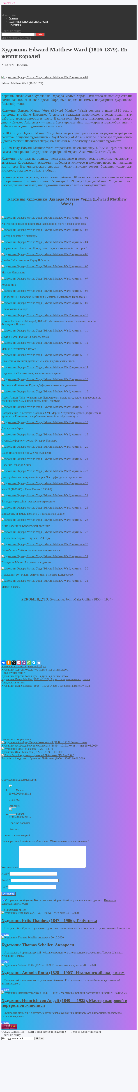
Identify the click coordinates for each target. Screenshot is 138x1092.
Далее (5, 934)
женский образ (36, 666)
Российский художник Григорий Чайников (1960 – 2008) (36, 758)
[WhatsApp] (29, 663)
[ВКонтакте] (3, 663)
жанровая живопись (13, 666)
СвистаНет (8, 2)
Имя (5, 873)
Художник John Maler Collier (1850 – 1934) (81, 599)
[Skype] (34, 663)
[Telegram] (39, 663)
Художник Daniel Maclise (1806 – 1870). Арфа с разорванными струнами (45, 679)
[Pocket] (19, 663)
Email (5, 880)
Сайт (4, 886)
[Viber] (24, 663)
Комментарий (9, 867)
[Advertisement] (66, 635)
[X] (14, 663)
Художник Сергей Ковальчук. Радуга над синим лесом (34, 669)
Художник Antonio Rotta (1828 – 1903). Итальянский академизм (63, 972)
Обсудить (21, 64)
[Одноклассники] (8, 663)
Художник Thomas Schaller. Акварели (37, 945)
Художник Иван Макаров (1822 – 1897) (25, 752)
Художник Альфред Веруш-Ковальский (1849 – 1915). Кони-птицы (42, 745)
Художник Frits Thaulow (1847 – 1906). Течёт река (49, 920)
